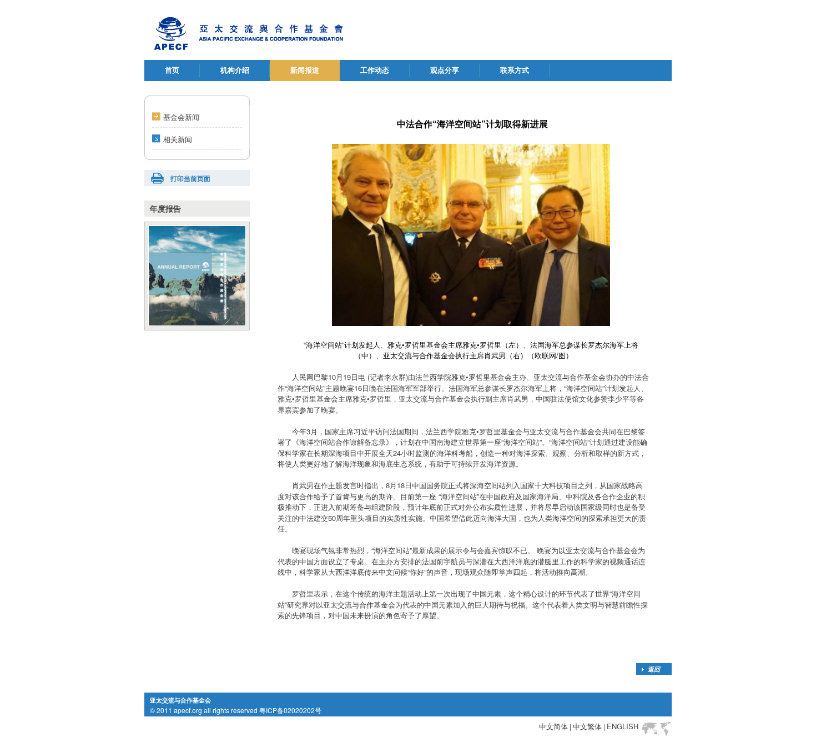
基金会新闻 (181, 117)
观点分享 (444, 70)
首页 (172, 70)
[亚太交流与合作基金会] (257, 30)
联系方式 (514, 70)
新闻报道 (304, 70)
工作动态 (374, 70)
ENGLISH (622, 726)
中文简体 (553, 726)
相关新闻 (177, 139)
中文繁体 (587, 726)
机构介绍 (234, 70)
